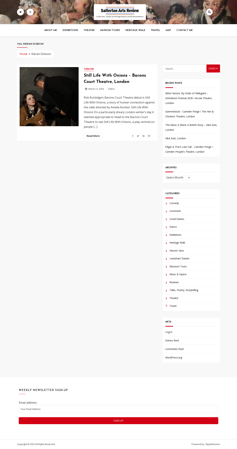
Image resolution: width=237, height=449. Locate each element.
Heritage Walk (135, 30)
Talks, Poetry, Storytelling (184, 290)
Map (168, 30)
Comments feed (174, 349)
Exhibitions (70, 30)
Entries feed (172, 340)
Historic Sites (177, 250)
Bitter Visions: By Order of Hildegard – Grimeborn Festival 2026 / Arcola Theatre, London (188, 98)
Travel (155, 30)
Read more (93, 135)
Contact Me (184, 30)
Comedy (174, 203)
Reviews (174, 282)
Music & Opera (178, 274)
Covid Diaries (177, 219)
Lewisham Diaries (179, 258)
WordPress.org (173, 357)
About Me (50, 30)
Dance (173, 226)
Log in (168, 332)
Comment (175, 211)
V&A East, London (175, 138)
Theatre (89, 30)
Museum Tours (110, 30)
